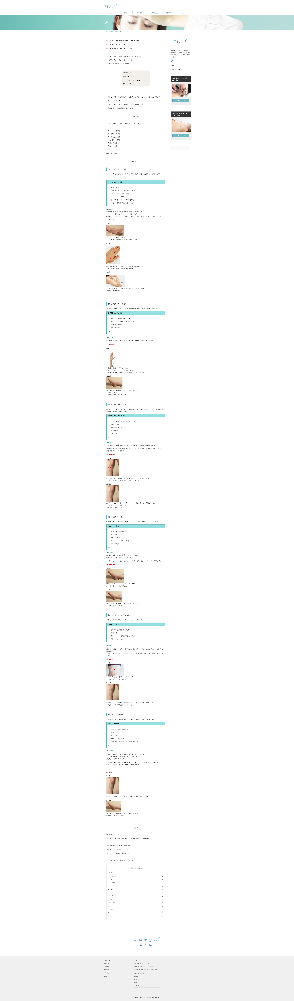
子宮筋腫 (110, 896)
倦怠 (109, 912)
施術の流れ (106, 969)
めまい (110, 889)
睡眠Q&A (136, 976)
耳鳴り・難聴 (111, 902)
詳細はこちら (180, 100)
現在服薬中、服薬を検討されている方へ (143, 966)
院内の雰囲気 (107, 973)
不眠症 (110, 872)
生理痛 (110, 899)
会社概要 (136, 982)
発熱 (109, 892)
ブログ (105, 976)
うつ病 (110, 879)
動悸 (109, 886)
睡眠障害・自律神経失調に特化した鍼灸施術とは (145, 969)
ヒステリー (111, 916)
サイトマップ (137, 979)
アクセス (136, 960)
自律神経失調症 (112, 876)
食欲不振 (110, 909)
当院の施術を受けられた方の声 (141, 963)
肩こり (110, 906)
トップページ (107, 960)
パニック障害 (111, 882)
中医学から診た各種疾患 (136, 868)
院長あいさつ (107, 963)
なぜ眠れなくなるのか (139, 973)
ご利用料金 (106, 966)
